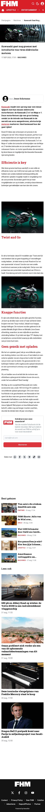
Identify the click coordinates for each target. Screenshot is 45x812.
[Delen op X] (24, 457)
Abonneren (22, 445)
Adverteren (10, 804)
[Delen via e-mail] (39, 457)
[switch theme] (37, 3)
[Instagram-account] (25, 792)
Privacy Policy (17, 800)
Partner (21, 510)
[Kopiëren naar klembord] (34, 457)
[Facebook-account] (19, 792)
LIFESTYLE (11, 10)
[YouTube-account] (32, 792)
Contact (4, 800)
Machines (22, 57)
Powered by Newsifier (22, 808)
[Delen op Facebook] (20, 457)
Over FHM (30, 800)
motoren (5, 124)
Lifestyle (21, 548)
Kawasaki (5, 107)
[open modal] (42, 3)
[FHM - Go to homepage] (22, 784)
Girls (20, 523)
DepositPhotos (25, 804)
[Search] (33, 3)
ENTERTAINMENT (29, 10)
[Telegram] (29, 457)
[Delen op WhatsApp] (15, 457)
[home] (2, 10)
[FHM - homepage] (9, 3)
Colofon (40, 800)
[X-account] (12, 792)
